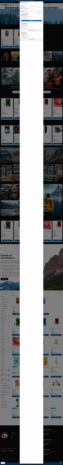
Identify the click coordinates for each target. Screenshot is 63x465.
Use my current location (24, 8)
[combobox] (31, 7)
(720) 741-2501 (23, 27)
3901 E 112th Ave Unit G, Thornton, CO (26, 16)
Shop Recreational (31, 20)
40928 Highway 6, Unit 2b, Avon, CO (26, 35)
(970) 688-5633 (23, 36)
